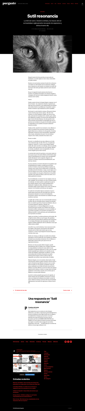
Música (72, 3)
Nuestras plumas (48, 371)
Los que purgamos (48, 366)
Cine (55, 3)
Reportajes (46, 375)
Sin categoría (47, 378)
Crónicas (64, 3)
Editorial (76, 3)
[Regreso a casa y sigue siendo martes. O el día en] (36, 368)
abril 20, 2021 (50, 28)
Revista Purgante (20, 408)
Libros (52, 3)
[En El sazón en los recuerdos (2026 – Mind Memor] (27, 368)
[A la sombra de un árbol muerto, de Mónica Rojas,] (17, 368)
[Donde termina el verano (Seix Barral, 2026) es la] (36, 359)
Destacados (47, 354)
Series (45, 377)
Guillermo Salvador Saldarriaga (40, 28)
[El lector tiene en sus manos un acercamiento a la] (17, 359)
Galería (46, 361)
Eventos (46, 360)
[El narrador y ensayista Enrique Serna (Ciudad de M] (27, 359)
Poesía (68, 3)
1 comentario (43, 30)
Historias (59, 3)
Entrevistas (47, 3)
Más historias (47, 368)
